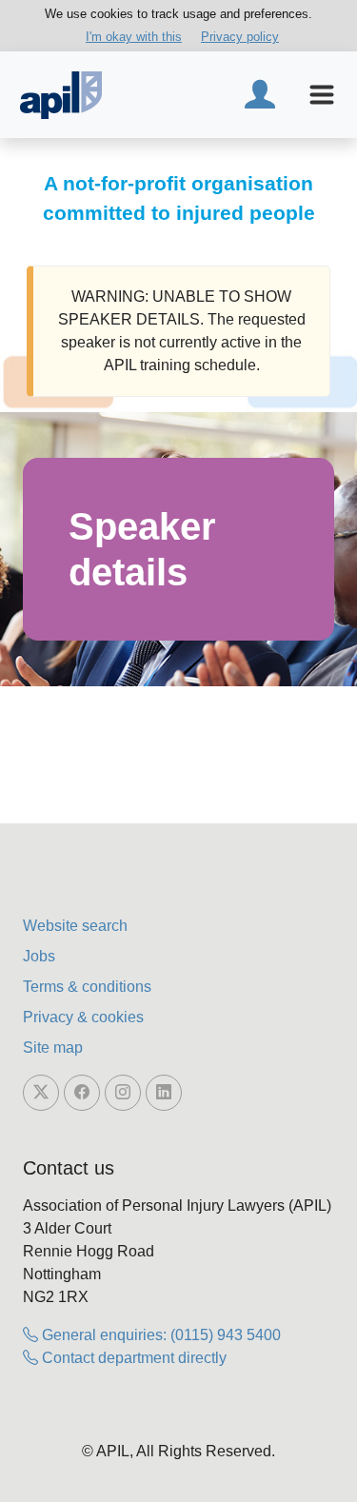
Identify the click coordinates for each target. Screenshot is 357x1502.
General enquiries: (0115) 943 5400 (159, 1335)
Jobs (39, 956)
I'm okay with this (134, 37)
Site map (53, 1047)
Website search (75, 926)
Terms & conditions (87, 986)
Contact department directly (132, 1358)
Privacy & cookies (83, 1017)
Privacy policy (240, 37)
